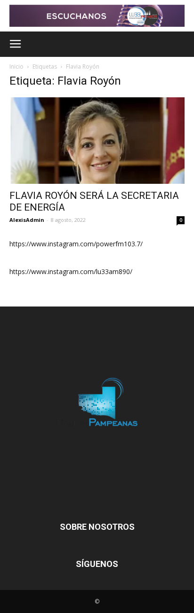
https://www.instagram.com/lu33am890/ (70, 271)
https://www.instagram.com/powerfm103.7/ (76, 243)
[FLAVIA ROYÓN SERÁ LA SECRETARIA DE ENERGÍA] (97, 140)
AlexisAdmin (26, 219)
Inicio (16, 67)
